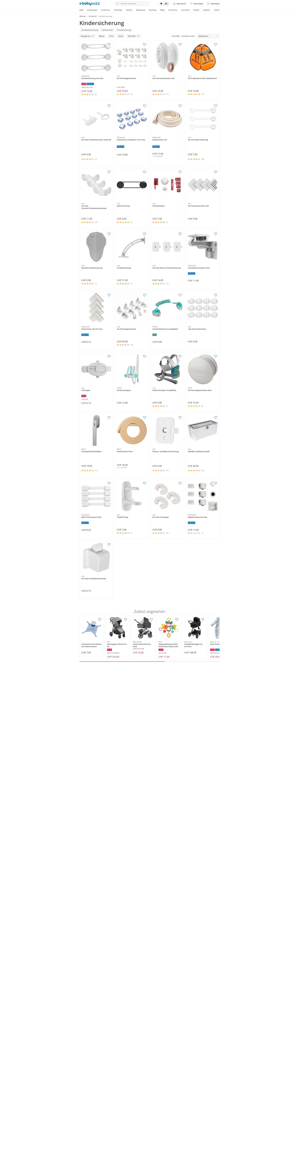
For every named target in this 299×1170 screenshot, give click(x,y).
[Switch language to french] (163, 3)
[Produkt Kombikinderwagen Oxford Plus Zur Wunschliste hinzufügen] (203, 620)
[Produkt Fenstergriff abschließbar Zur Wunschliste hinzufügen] (109, 418)
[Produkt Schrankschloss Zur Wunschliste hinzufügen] (180, 172)
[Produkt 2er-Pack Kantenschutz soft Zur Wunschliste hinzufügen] (180, 44)
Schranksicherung (124, 30)
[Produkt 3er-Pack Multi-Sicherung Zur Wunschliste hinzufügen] (216, 106)
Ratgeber (206, 10)
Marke (101, 36)
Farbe (120, 36)
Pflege (162, 10)
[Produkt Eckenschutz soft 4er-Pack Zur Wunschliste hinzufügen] (109, 295)
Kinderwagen (92, 10)
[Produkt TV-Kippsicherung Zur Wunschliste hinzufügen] (145, 234)
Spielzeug (152, 10)
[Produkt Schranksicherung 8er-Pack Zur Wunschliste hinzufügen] (216, 234)
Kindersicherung (105, 16)
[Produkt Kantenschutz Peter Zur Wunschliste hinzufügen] (145, 418)
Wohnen (129, 10)
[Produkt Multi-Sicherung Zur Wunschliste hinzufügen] (145, 172)
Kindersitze (105, 10)
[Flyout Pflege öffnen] (166, 10)
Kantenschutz (107, 30)
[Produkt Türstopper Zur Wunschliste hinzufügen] (109, 356)
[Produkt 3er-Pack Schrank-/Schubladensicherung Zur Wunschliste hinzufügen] (109, 172)
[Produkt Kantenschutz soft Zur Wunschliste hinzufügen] (180, 106)
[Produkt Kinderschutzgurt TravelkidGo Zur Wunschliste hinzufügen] (180, 356)
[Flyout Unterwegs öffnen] (123, 10)
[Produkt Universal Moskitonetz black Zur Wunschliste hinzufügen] (151, 620)
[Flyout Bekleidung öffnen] (146, 10)
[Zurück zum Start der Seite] (296, 1153)
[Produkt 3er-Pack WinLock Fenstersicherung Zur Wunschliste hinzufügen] (180, 234)
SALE (81, 10)
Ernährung (172, 10)
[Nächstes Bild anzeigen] (110, 57)
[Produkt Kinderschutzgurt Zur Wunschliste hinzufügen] (145, 356)
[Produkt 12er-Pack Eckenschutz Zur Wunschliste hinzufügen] (216, 295)
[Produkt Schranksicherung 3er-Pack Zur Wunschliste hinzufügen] (109, 44)
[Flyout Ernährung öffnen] (178, 10)
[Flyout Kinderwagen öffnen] (98, 10)
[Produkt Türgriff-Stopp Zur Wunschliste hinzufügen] (145, 483)
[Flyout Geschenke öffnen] (191, 10)
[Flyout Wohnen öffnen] (133, 10)
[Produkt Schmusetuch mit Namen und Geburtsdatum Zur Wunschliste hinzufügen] (100, 620)
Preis (111, 36)
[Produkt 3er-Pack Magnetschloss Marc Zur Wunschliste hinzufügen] (216, 356)
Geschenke (185, 10)
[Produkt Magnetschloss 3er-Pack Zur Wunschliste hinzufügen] (216, 483)
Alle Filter (132, 36)
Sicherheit (93, 16)
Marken (196, 10)
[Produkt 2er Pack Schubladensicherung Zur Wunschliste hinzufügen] (109, 545)
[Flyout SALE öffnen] (84, 10)
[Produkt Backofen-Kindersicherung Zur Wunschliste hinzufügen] (109, 234)
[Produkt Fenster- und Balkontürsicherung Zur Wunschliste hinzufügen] (180, 418)
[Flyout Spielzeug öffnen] (157, 10)
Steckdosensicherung (89, 30)
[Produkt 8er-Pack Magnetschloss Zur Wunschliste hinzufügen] (145, 44)
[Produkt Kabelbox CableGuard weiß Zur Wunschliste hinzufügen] (216, 418)
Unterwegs (118, 10)
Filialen (217, 10)
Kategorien (86, 36)
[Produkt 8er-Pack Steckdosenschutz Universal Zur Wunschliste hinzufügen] (109, 106)
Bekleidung (140, 10)
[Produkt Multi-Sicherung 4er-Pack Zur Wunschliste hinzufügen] (109, 483)
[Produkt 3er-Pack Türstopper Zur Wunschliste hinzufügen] (180, 483)
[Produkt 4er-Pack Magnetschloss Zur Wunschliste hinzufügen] (145, 295)
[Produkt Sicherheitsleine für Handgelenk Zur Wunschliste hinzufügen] (180, 295)
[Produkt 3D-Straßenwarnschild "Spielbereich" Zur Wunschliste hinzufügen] (216, 44)
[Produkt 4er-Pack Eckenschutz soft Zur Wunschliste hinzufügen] (216, 172)
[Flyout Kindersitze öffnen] (111, 10)
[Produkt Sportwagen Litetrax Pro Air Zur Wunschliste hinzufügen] (125, 620)
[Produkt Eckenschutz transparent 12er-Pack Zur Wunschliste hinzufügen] (145, 106)
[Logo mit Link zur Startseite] (89, 4)
